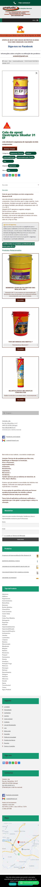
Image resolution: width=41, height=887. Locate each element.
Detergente (5, 620)
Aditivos (5, 596)
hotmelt (4, 624)
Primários (5, 661)
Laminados (5, 637)
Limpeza (5, 639)
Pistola (4, 659)
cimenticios (6, 609)
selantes (5, 676)
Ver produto (20, 300)
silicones (5, 679)
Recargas (5, 668)
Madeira (4, 642)
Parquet (4, 655)
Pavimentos (6, 657)
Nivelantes (5, 653)
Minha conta (7, 731)
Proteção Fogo (7, 663)
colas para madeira (8, 618)
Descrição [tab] (5, 185)
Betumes (5, 605)
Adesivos (5, 594)
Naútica (4, 650)
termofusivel (6, 685)
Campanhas (7, 712)
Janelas (4, 635)
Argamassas (12, 166)
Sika (4, 161)
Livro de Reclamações (10, 725)
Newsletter (7, 734)
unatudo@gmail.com (20, 56)
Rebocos (5, 665)
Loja (5, 728)
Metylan (4, 648)
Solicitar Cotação (9, 149)
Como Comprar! (8, 719)
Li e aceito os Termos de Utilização (14, 535)
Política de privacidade (10, 737)
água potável (6, 689)
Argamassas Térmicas (16, 153)
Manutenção (6, 644)
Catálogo (28, 153)
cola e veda (6, 613)
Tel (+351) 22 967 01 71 (8, 427)
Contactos (6, 722)
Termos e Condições (9, 746)
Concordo (13, 884)
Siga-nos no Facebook (20, 46)
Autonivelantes (7, 601)
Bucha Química (7, 607)
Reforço (4, 670)
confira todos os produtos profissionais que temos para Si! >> (18, 245)
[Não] (39, 881)
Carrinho (6, 716)
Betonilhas (5, 603)
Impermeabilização (9, 157)
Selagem (5, 674)
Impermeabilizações (8, 631)
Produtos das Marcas (9, 740)
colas (4, 616)
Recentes (6, 743)
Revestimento (6, 672)
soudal (4, 681)
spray (4, 683)
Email (3, 529)
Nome (4, 522)
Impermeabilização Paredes (25, 157)
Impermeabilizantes (8, 627)
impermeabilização (8, 629)
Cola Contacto (7, 611)
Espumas (5, 622)
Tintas (4, 687)
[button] (34, 20)
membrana (5, 646)
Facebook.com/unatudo (13, 436)
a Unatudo (7, 706)
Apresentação (7, 709)
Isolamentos (6, 633)
